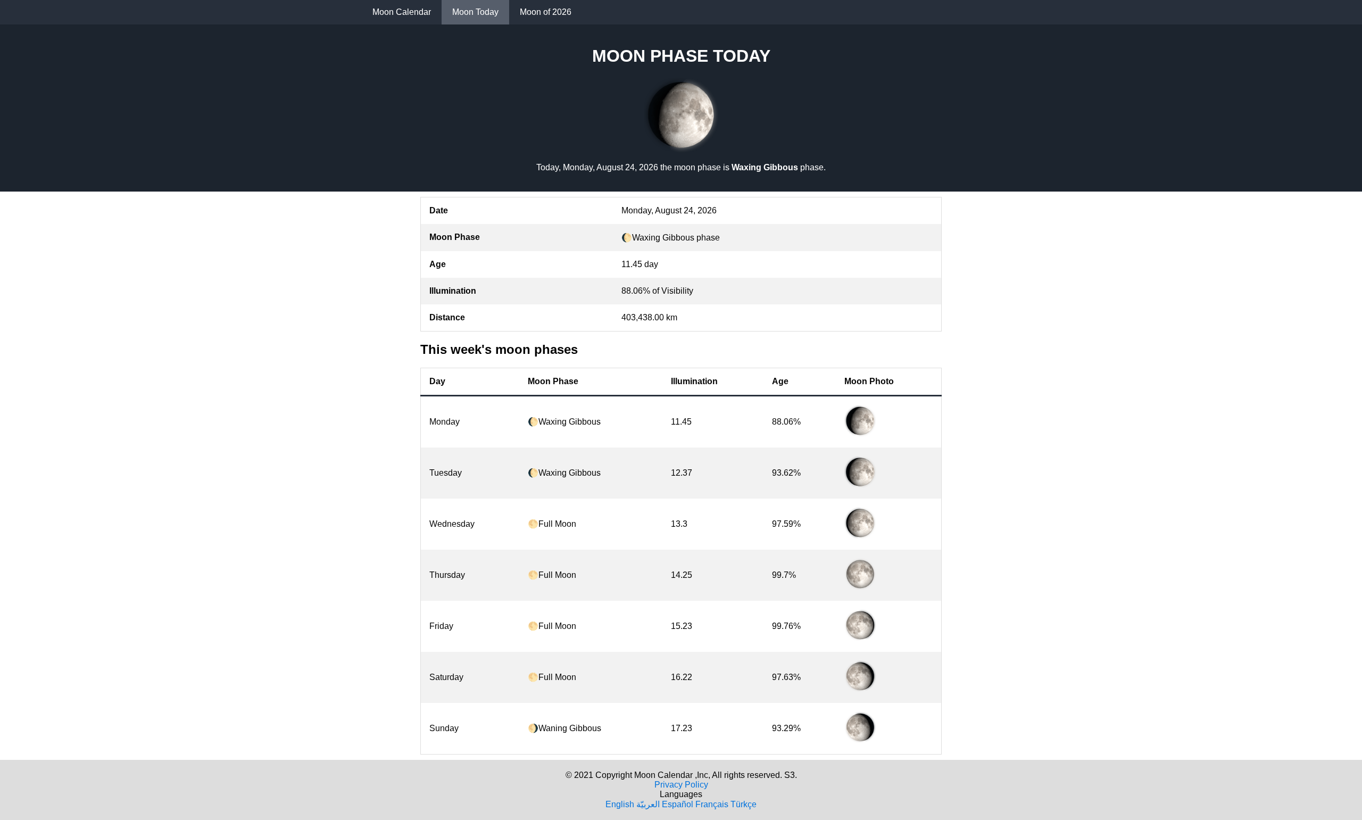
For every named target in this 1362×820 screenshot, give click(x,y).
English (619, 804)
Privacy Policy (681, 784)
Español (677, 804)
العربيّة (648, 804)
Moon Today (475, 11)
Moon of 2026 (545, 11)
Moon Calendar (401, 11)
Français (711, 804)
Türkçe (743, 804)
